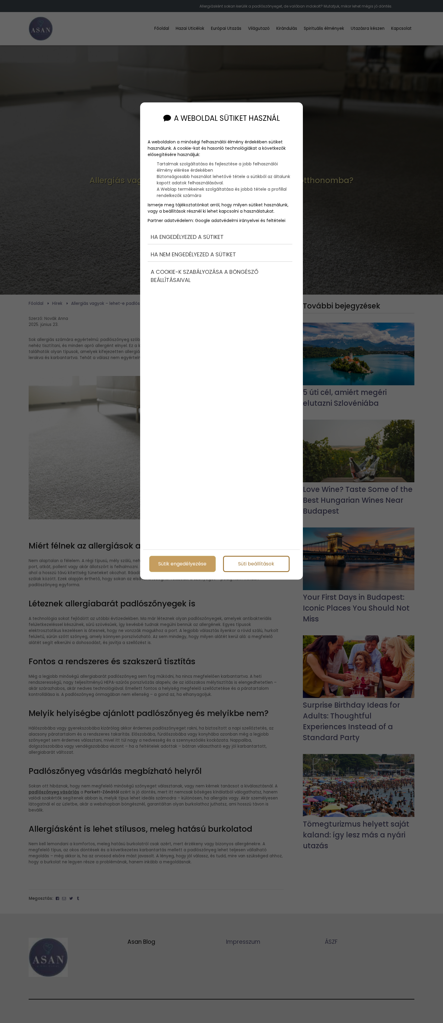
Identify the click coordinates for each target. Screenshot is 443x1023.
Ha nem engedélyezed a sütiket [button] (193, 254)
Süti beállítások (256, 563)
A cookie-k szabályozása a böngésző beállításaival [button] (204, 276)
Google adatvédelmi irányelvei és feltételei (240, 220)
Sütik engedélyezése (182, 563)
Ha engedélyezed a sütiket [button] (187, 237)
